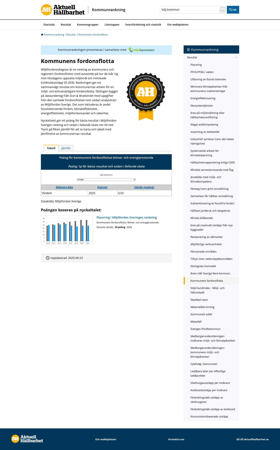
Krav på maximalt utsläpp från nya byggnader (211, 227)
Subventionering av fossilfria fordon (212, 203)
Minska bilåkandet (201, 218)
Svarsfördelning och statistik (143, 24)
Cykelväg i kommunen (203, 364)
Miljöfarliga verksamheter (206, 244)
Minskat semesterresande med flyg (211, 170)
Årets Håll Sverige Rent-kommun (210, 273)
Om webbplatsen (177, 24)
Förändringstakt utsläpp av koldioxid (212, 409)
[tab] (51, 148)
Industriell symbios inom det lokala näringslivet (212, 141)
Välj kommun (106, 174)
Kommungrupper (88, 24)
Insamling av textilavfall (204, 132)
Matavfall (196, 321)
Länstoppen (112, 24)
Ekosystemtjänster (201, 105)
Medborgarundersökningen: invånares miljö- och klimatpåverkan (212, 338)
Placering (196, 64)
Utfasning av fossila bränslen (208, 79)
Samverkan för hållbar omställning (211, 196)
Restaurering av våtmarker (206, 237)
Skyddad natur (199, 299)
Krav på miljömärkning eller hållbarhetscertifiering (207, 115)
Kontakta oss (176, 439)
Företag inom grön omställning (209, 188)
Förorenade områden (203, 251)
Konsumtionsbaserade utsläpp (209, 416)
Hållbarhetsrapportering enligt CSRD (212, 162)
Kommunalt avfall (201, 314)
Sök (234, 9)
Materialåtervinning (202, 307)
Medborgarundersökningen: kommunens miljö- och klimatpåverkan (207, 352)
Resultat (66, 24)
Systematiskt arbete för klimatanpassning (204, 153)
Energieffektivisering (202, 98)
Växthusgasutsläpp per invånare (210, 383)
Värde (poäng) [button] (144, 187)
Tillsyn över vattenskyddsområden (211, 259)
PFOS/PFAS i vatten (202, 72)
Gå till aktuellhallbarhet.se (252, 439)
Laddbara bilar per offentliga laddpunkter (207, 373)
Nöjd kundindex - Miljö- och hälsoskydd (207, 290)
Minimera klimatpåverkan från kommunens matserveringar (209, 89)
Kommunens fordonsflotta (93, 34)
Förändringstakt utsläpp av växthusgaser (206, 400)
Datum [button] (102, 187)
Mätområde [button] (64, 187)
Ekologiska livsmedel (203, 266)
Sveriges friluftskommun (205, 329)
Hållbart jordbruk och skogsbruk (210, 210)
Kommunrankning (54, 34)
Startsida (49, 24)
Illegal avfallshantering (204, 124)
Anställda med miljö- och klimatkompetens (205, 179)
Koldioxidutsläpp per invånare (208, 390)
